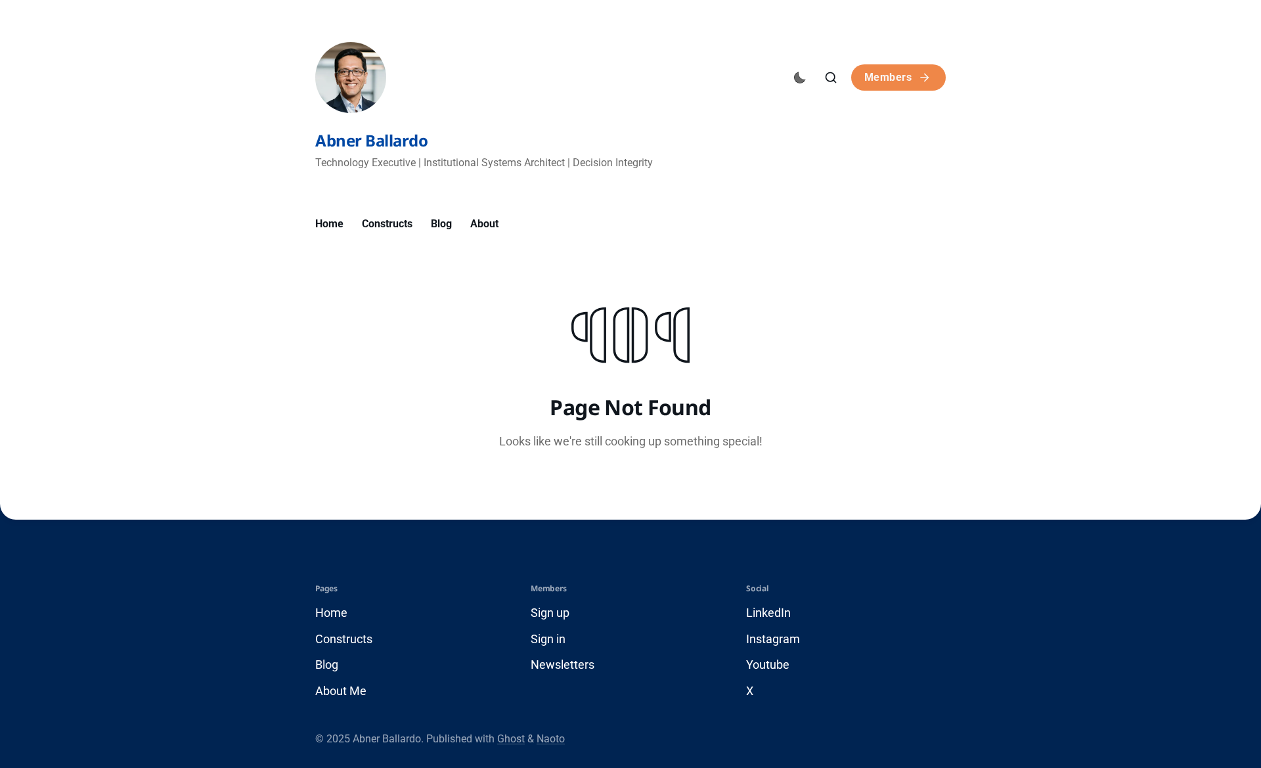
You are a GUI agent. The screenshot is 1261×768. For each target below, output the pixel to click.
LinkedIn (768, 613)
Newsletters (562, 664)
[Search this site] (831, 77)
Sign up (550, 613)
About (484, 223)
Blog (441, 223)
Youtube (767, 664)
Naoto (551, 739)
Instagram (773, 639)
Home (329, 223)
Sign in (548, 639)
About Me (340, 691)
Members (888, 77)
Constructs (387, 223)
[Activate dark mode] (800, 77)
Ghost (511, 739)
